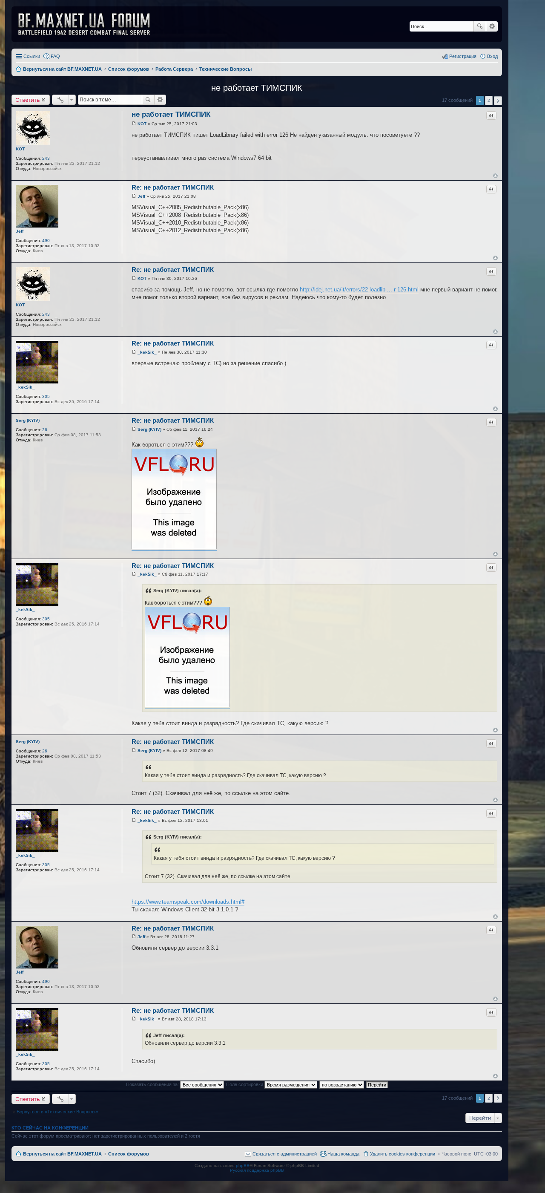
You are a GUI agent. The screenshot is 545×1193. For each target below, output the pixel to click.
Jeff (19, 231)
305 (46, 396)
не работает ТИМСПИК (256, 87)
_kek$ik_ (25, 387)
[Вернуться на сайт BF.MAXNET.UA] (89, 24)
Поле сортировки (245, 1084)
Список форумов (128, 1153)
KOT (20, 149)
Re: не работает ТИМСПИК (173, 187)
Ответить (27, 100)
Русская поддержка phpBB (257, 1170)
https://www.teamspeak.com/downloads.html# (188, 902)
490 (46, 240)
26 (44, 429)
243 (46, 158)
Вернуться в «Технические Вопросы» (57, 1111)
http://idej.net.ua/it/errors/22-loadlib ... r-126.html (359, 289)
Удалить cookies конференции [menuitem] (402, 1153)
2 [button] (489, 100)
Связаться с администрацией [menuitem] (284, 1153)
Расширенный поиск (492, 26)
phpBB (243, 1165)
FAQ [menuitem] (55, 56)
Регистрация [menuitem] (462, 56)
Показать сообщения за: (153, 1084)
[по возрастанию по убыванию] (342, 1084)
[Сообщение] (134, 123)
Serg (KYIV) (28, 420)
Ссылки (31, 56)
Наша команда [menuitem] (343, 1153)
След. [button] (498, 100)
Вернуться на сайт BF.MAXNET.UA (62, 1153)
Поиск (479, 26)
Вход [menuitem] (492, 56)
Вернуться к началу (495, 175)
